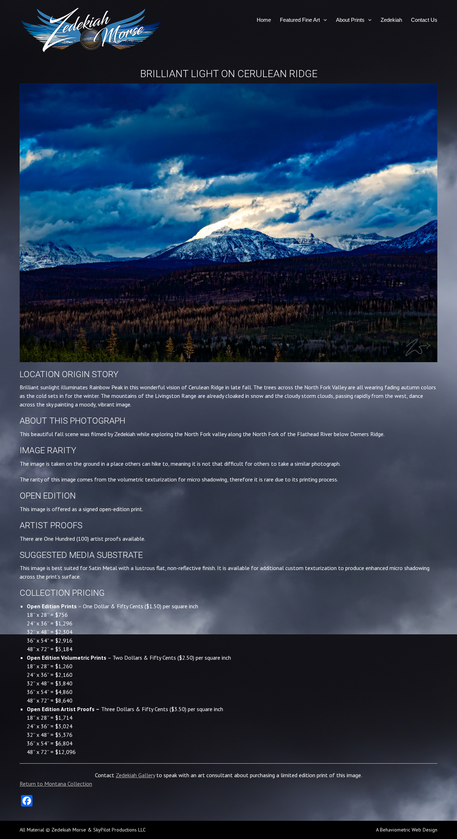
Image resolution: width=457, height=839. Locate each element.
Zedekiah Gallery (135, 775)
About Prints (350, 20)
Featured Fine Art (300, 20)
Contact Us (424, 20)
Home (264, 20)
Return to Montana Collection (56, 783)
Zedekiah (391, 20)
